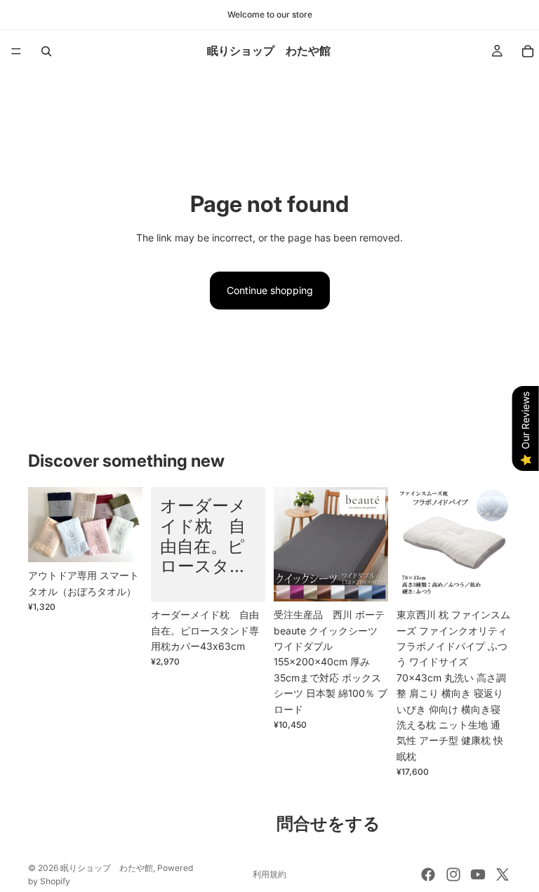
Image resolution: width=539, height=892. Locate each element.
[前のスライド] (43, 525)
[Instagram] (453, 874)
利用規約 (269, 874)
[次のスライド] (127, 525)
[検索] (46, 51)
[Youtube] (478, 874)
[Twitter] (502, 874)
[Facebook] (428, 874)
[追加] (489, 579)
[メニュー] (16, 51)
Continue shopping (270, 290)
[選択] (120, 540)
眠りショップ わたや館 (106, 868)
